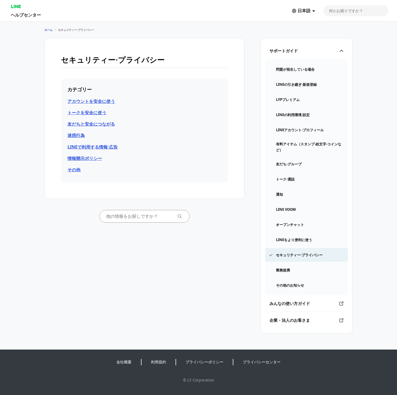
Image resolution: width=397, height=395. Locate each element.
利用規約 (158, 361)
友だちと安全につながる (91, 124)
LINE (16, 6)
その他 (74, 170)
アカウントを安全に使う (91, 101)
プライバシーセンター (262, 361)
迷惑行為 (76, 135)
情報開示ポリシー (85, 158)
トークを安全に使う (87, 113)
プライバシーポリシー (204, 361)
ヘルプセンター (26, 15)
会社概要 (124, 361)
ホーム (49, 30)
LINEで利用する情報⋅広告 (93, 147)
